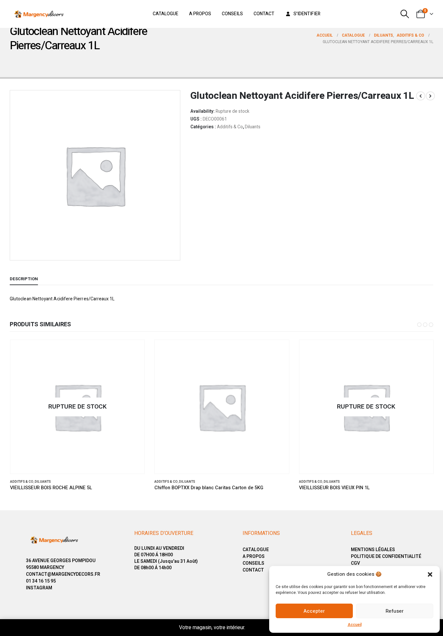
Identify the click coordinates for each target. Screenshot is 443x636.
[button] (430, 574)
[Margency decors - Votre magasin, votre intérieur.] (39, 14)
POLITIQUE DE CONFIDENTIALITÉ (386, 556)
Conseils (232, 13)
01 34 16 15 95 (41, 581)
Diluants (252, 127)
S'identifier (306, 13)
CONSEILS (253, 563)
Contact (264, 13)
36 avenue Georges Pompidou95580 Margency (61, 564)
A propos (200, 13)
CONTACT (253, 570)
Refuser (395, 611)
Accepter (314, 611)
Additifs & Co (230, 127)
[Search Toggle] (405, 14)
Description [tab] (24, 279)
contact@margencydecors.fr (63, 574)
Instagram (39, 587)
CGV (355, 563)
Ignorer (255, 627)
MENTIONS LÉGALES (373, 549)
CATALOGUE (256, 549)
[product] (221, 406)
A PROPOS (254, 556)
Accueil (355, 625)
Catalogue (165, 13)
